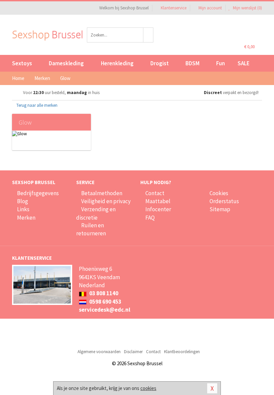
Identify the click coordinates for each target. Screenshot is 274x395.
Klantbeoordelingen (182, 351)
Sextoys (22, 63)
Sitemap (220, 209)
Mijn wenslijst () (247, 8)
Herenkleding (117, 63)
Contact (154, 193)
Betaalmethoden (101, 193)
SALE (244, 63)
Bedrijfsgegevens (38, 193)
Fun (220, 63)
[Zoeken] (148, 35)
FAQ (150, 217)
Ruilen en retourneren (91, 229)
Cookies (219, 193)
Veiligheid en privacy (106, 201)
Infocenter (158, 209)
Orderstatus (224, 201)
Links (23, 209)
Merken (26, 217)
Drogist (159, 63)
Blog (22, 201)
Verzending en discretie (96, 213)
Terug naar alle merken (36, 105)
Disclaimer (133, 351)
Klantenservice (173, 8)
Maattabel (157, 201)
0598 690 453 (104, 301)
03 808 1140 (103, 293)
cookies (148, 388)
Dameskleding (66, 63)
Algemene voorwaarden (99, 351)
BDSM (192, 63)
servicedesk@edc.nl (104, 309)
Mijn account (210, 8)
